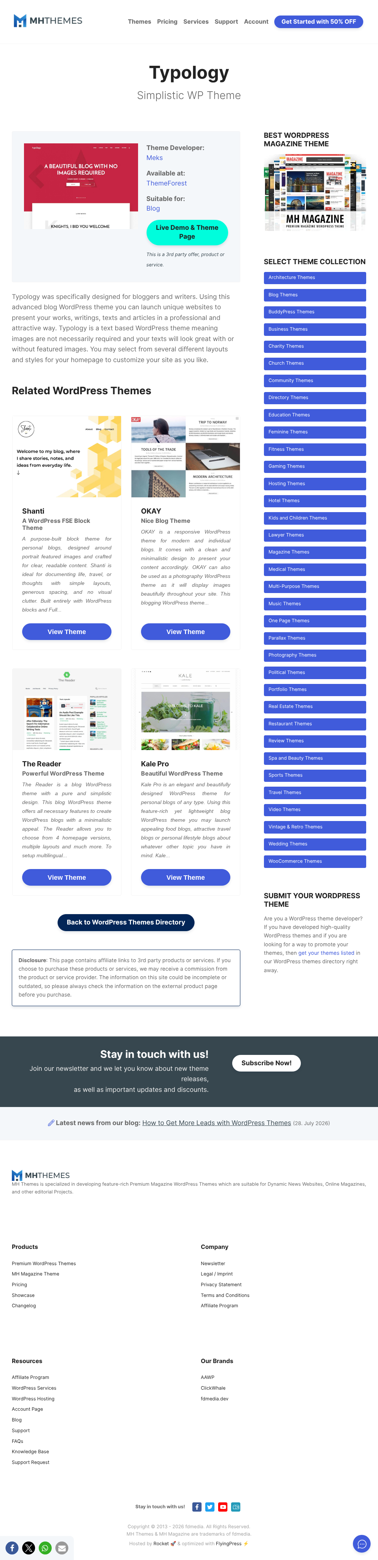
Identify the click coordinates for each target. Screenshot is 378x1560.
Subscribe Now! (266, 1063)
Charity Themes (286, 346)
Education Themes (289, 415)
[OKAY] (185, 456)
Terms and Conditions (225, 1295)
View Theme (67, 632)
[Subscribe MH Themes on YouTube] (222, 1507)
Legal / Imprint (217, 1274)
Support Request (30, 1462)
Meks (155, 158)
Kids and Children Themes (297, 518)
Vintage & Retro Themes (295, 827)
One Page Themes (288, 621)
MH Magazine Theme (35, 1274)
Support (226, 21)
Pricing (167, 21)
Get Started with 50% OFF (319, 21)
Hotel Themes (283, 501)
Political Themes (286, 672)
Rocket (161, 1544)
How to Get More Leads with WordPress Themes (216, 1123)
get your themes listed (326, 953)
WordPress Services (34, 1388)
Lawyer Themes (286, 535)
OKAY (151, 511)
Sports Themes (285, 775)
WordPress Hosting (33, 1399)
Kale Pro (155, 763)
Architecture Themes (291, 277)
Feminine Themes (287, 432)
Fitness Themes (286, 449)
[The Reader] (67, 709)
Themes (139, 21)
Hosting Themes (286, 484)
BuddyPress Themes (291, 312)
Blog (153, 208)
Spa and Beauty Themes (295, 758)
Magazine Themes (288, 552)
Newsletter (213, 1264)
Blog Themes (283, 295)
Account (256, 21)
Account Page (27, 1410)
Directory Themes (288, 398)
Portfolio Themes (287, 689)
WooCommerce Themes (295, 861)
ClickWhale (213, 1388)
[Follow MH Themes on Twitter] (209, 1507)
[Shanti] (67, 456)
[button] (12, 1548)
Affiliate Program (219, 1306)
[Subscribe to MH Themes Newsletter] (235, 1507)
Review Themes (285, 741)
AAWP (207, 1377)
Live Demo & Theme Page (187, 232)
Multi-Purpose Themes (293, 586)
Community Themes (290, 381)
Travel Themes (284, 793)
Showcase (23, 1295)
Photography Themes (292, 655)
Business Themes (287, 329)
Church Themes (286, 363)
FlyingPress (229, 1544)
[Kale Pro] (185, 709)
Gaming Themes (286, 466)
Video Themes (284, 810)
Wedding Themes (287, 844)
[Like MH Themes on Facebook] (197, 1507)
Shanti (33, 511)
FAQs (17, 1441)
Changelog (24, 1306)
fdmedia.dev (214, 1399)
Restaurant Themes (290, 724)
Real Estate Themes (290, 706)
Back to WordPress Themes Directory (126, 922)
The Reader (41, 763)
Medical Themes (286, 569)
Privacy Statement (221, 1285)
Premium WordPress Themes (44, 1264)
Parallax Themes (286, 638)
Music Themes (284, 604)
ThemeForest (167, 183)
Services (196, 21)
